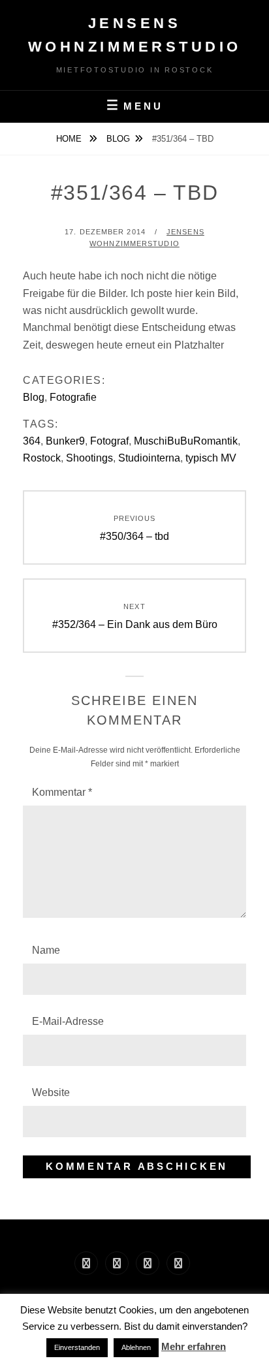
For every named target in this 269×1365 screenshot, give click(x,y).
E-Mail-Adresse (68, 1021)
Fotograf (109, 441)
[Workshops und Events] (178, 1263)
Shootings (89, 457)
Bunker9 (65, 441)
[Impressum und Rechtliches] (117, 1263)
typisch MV (210, 457)
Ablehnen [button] (136, 1347)
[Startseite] (86, 1263)
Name (46, 950)
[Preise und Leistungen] (147, 1263)
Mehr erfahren (193, 1346)
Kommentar (62, 792)
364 (31, 441)
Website (51, 1092)
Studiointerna (149, 457)
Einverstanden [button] (77, 1347)
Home (70, 139)
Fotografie (73, 397)
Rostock (42, 457)
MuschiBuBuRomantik (186, 441)
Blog (118, 139)
